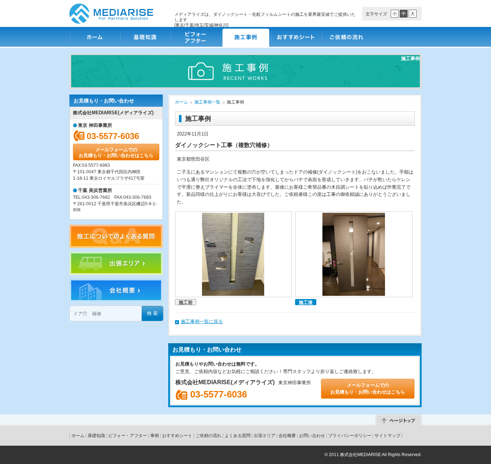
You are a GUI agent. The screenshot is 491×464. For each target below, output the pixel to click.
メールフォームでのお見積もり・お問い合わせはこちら (116, 152)
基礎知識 (145, 37)
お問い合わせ (312, 435)
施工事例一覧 (207, 102)
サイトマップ (387, 435)
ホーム (94, 37)
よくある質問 (238, 435)
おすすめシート (296, 37)
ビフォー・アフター (195, 37)
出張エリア (264, 435)
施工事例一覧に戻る (202, 321)
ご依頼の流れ (346, 37)
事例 (154, 435)
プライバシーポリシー (349, 435)
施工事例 (245, 37)
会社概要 (287, 435)
